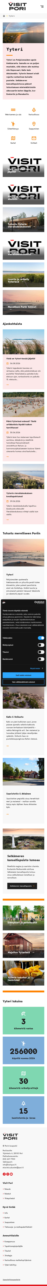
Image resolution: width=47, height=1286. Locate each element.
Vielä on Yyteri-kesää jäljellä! (20, 358)
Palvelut (7, 1194)
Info (6, 1213)
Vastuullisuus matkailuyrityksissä (17, 1260)
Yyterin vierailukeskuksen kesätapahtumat (19, 495)
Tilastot (7, 1251)
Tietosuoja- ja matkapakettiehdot (18, 1227)
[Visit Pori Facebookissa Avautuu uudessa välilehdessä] (4, 1174)
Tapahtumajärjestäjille (13, 1246)
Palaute (7, 1189)
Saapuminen (9, 1222)
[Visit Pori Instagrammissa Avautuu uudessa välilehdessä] (7, 1174)
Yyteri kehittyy (10, 1265)
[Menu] (42, 6)
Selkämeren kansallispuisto (21, 886)
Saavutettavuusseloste (11, 1280)
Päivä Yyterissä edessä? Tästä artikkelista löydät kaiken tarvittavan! (21, 424)
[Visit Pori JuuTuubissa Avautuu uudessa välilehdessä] (11, 1174)
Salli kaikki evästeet (23, 675)
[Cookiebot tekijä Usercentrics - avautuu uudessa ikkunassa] (34, 602)
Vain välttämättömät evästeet (23, 682)
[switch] (41, 645)
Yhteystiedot (9, 1198)
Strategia (8, 1255)
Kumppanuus (9, 1241)
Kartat (7, 1218)
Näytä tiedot (35, 668)
